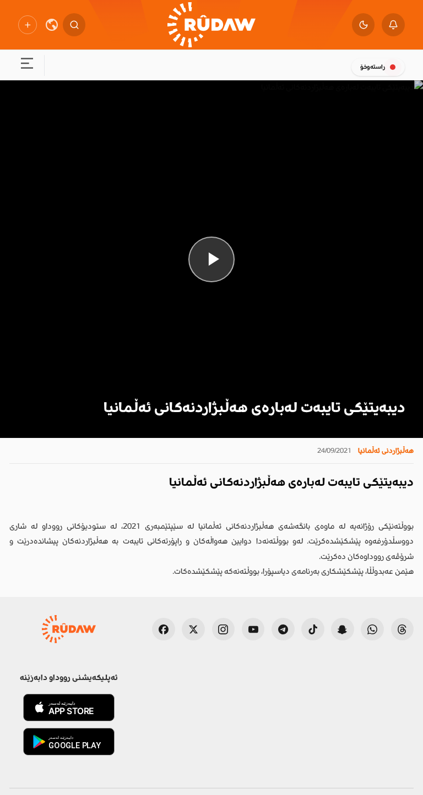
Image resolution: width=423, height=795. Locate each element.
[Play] (211, 259)
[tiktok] (312, 629)
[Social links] (27, 24)
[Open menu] (26, 65)
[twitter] (193, 629)
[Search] (74, 24)
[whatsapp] (372, 629)
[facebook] (163, 629)
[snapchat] (342, 629)
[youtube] (253, 629)
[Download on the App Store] (69, 707)
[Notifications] (393, 24)
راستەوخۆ (372, 67)
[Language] (52, 25)
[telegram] (283, 629)
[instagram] (223, 629)
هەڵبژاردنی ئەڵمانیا (386, 450)
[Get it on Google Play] (69, 741)
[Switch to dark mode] (363, 24)
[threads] (402, 629)
